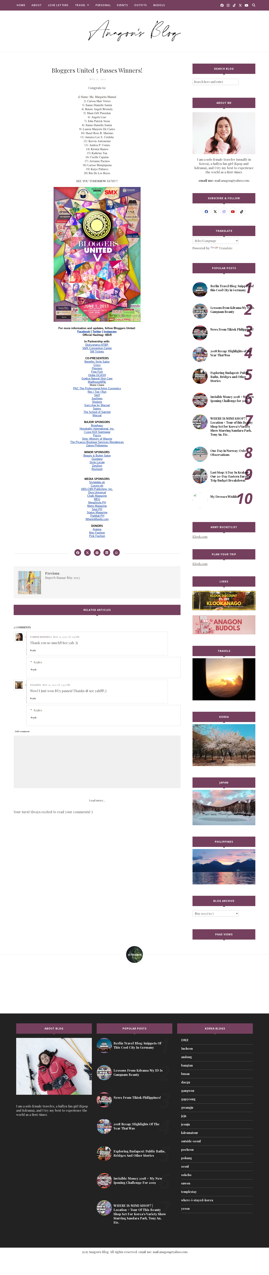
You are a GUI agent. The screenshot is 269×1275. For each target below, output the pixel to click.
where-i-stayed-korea (197, 1200)
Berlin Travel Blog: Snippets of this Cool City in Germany (232, 288)
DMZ (184, 1040)
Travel (80, 5)
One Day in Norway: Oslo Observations (228, 453)
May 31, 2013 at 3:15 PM (66, 636)
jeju (183, 1116)
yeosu (185, 1209)
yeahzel (35, 684)
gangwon (187, 1091)
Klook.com (200, 536)
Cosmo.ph (97, 485)
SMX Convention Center (97, 348)
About (37, 5)
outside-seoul (191, 1141)
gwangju (187, 1107)
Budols (159, 5)
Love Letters (58, 5)
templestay (189, 1192)
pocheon (187, 1150)
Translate (226, 248)
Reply (33, 650)
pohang (186, 1158)
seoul (185, 1166)
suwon (185, 1183)
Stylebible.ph (97, 482)
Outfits (140, 5)
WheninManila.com (97, 519)
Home (21, 5)
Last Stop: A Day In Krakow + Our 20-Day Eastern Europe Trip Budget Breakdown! (230, 476)
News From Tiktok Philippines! (231, 329)
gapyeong (188, 1099)
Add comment (22, 731)
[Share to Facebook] (77, 552)
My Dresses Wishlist (224, 497)
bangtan (187, 1065)
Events (122, 5)
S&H (97, 395)
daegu (185, 1082)
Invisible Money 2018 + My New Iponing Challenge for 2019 (232, 399)
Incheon (187, 1049)
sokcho (186, 1175)
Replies (38, 662)
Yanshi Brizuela (41, 636)
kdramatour (189, 1133)
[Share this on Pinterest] (97, 552)
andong (186, 1057)
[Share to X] (87, 552)
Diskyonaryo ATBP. (97, 344)
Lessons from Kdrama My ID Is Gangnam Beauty (232, 310)
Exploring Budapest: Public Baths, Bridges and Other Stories (229, 377)
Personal (103, 5)
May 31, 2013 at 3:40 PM (56, 684)
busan (185, 1074)
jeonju (185, 1124)
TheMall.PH (97, 515)
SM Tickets (97, 351)
